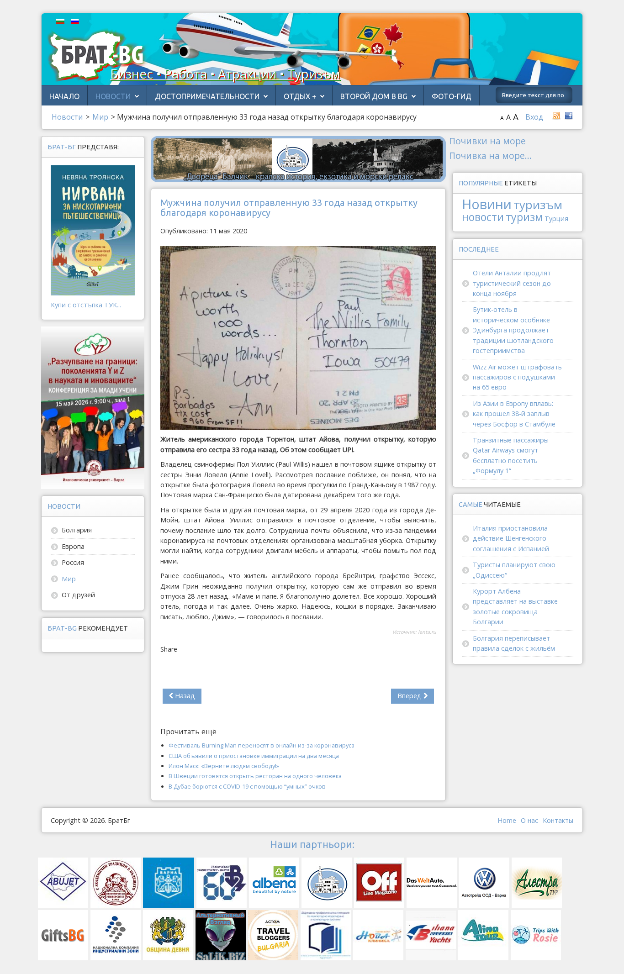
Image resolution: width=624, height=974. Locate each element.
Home (506, 820)
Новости (113, 96)
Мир (69, 578)
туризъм (537, 204)
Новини (487, 204)
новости (483, 217)
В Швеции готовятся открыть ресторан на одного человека (255, 776)
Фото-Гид (451, 96)
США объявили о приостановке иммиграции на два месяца (254, 756)
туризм (524, 217)
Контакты (558, 820)
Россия (73, 562)
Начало (64, 96)
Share (168, 649)
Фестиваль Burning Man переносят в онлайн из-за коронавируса (261, 745)
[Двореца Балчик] (298, 158)
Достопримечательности (207, 96)
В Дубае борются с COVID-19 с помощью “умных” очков (247, 786)
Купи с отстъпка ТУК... (86, 304)
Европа (73, 546)
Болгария (77, 530)
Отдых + (300, 96)
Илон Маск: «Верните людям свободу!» (224, 766)
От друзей (78, 594)
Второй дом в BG (373, 96)
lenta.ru (427, 632)
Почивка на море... (490, 155)
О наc (529, 820)
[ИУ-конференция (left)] (92, 407)
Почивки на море (487, 141)
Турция (556, 218)
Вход (534, 117)
